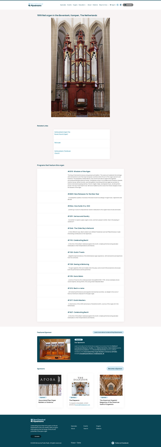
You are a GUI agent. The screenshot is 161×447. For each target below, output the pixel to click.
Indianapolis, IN (99, 353)
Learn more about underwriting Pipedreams (108, 332)
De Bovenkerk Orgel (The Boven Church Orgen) (62, 133)
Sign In (113, 5)
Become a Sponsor (115, 369)
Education (82, 5)
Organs (75, 5)
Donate (129, 5)
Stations (95, 5)
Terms (79, 443)
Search (86, 428)
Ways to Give (103, 5)
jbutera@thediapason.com (82, 405)
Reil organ (58, 142)
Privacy (73, 443)
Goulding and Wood (86, 353)
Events (69, 5)
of (93, 353)
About (89, 5)
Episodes (63, 5)
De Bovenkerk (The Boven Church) (63, 152)
